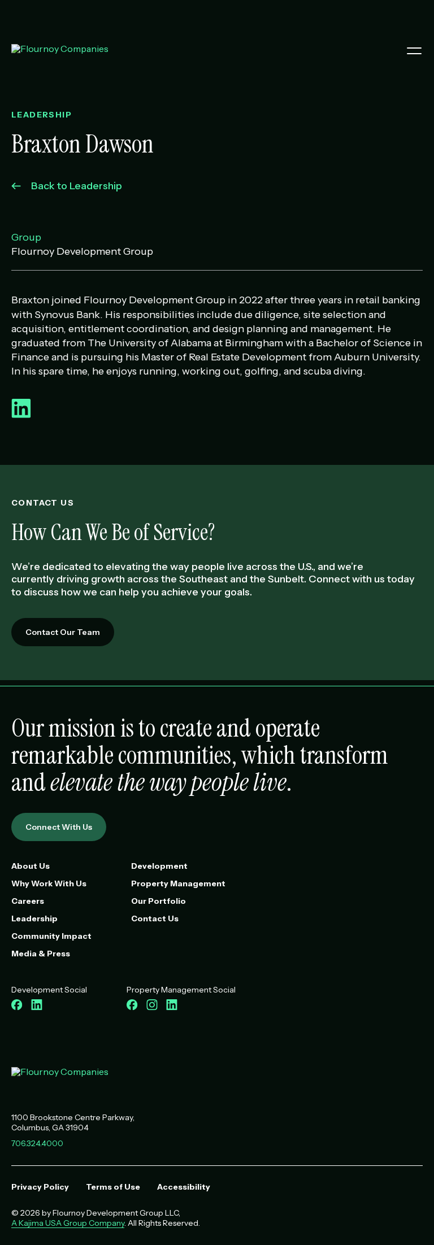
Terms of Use (113, 1187)
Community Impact (51, 936)
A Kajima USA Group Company (67, 1223)
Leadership (34, 918)
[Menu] (410, 51)
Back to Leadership (76, 186)
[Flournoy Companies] (59, 1075)
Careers (27, 901)
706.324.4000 (37, 1143)
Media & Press (40, 953)
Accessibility (183, 1187)
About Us (30, 866)
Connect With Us (58, 827)
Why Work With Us (48, 883)
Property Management (178, 883)
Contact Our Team (62, 632)
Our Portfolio (158, 901)
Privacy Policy (40, 1187)
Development (159, 866)
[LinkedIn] (21, 415)
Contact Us (155, 918)
